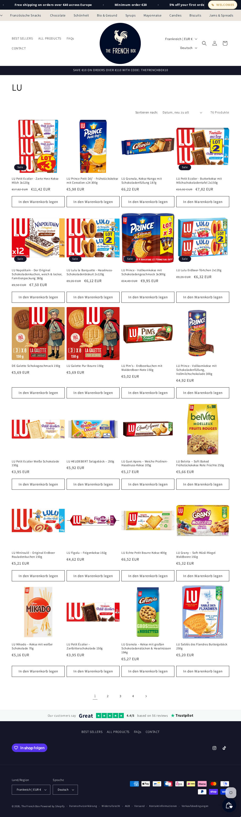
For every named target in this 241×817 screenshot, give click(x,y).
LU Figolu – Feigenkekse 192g (87, 553)
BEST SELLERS (91, 732)
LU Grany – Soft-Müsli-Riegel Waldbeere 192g (196, 555)
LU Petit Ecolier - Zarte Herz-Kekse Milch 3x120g (35, 181)
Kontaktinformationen (163, 806)
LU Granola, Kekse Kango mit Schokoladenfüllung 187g (141, 181)
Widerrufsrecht (111, 806)
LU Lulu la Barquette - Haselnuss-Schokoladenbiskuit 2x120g (90, 272)
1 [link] (95, 695)
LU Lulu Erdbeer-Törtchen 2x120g (199, 270)
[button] (204, 43)
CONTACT (153, 732)
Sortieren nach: (146, 112)
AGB (127, 806)
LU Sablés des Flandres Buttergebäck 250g (201, 646)
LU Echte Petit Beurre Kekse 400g (144, 553)
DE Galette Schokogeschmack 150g (36, 366)
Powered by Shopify (52, 806)
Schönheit (81, 15)
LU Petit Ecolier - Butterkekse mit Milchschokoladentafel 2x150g (199, 181)
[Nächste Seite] (146, 696)
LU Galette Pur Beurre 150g (85, 366)
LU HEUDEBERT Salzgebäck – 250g (90, 461)
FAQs (137, 732)
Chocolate (58, 15)
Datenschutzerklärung (83, 806)
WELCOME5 (225, 5)
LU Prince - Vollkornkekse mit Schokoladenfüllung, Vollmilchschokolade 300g (196, 370)
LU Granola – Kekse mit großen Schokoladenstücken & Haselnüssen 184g (146, 648)
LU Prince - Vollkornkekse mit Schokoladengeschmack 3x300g (143, 272)
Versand (139, 806)
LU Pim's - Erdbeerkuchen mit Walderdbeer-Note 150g (141, 368)
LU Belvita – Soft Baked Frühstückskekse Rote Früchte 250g (200, 463)
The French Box (30, 806)
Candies (175, 15)
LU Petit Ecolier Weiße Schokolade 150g (35, 463)
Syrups (130, 15)
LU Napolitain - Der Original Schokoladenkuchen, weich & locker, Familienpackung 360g (37, 274)
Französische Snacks (26, 15)
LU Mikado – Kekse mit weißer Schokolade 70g (32, 646)
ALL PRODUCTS (118, 732)
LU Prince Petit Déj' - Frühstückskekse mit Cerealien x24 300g (92, 181)
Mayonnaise (152, 15)
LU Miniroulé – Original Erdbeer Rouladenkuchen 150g (33, 555)
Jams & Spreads (221, 15)
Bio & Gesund (107, 15)
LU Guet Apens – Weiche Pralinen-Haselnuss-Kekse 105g (144, 463)
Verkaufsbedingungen (195, 806)
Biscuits (195, 15)
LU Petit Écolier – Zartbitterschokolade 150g (85, 646)
